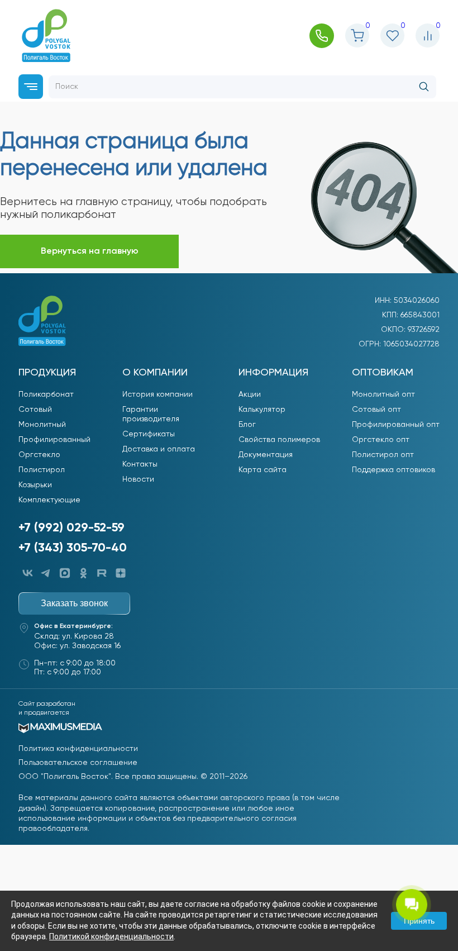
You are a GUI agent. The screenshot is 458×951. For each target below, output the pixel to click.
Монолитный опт (383, 394)
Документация (265, 455)
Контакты (140, 464)
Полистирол (41, 470)
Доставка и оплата (158, 449)
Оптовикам (382, 373)
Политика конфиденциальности (78, 749)
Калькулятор (261, 409)
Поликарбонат (46, 394)
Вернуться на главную (90, 251)
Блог (247, 425)
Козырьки (35, 485)
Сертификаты (148, 434)
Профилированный (54, 440)
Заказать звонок (74, 603)
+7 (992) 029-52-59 (71, 528)
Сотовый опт (376, 409)
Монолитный (42, 425)
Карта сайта (262, 470)
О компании (155, 373)
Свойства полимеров (279, 440)
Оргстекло (39, 455)
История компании (157, 394)
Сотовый (35, 409)
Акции (249, 394)
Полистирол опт (383, 455)
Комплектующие (49, 500)
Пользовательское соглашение (77, 763)
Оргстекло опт (380, 440)
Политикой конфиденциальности (111, 936)
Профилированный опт (396, 425)
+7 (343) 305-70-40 (72, 548)
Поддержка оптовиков (393, 470)
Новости (138, 479)
